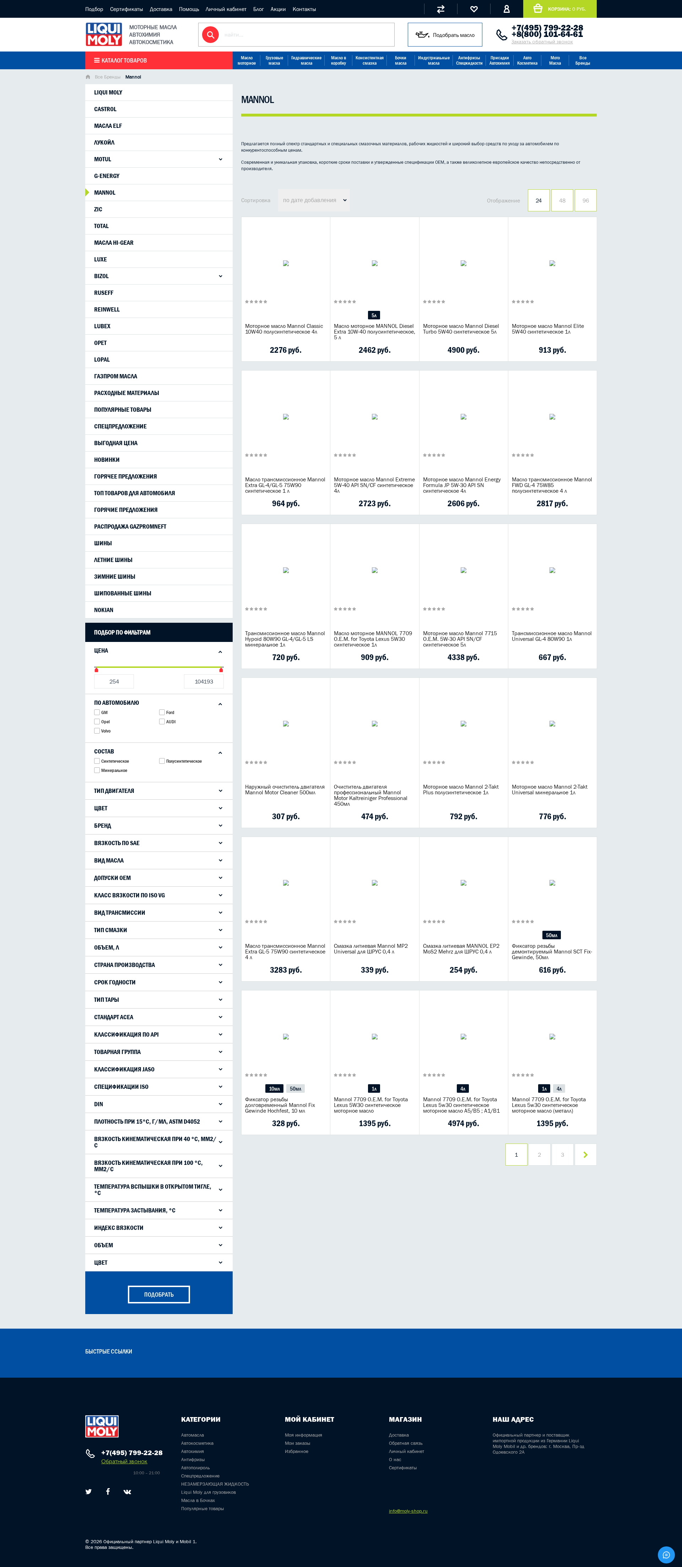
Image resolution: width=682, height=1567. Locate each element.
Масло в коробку (338, 60)
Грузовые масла (274, 60)
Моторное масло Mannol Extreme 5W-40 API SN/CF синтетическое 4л (374, 484)
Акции (278, 9)
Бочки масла (400, 60)
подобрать (159, 1294)
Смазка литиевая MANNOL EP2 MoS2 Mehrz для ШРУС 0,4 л (461, 948)
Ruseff (103, 292)
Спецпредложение (120, 426)
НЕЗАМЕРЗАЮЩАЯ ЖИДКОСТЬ (215, 1484)
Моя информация (303, 1435)
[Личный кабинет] (506, 9)
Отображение (503, 200)
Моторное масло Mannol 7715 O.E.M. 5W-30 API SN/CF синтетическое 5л (460, 638)
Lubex (102, 326)
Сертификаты (126, 9)
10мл (274, 1088)
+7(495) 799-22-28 (547, 28)
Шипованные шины (122, 593)
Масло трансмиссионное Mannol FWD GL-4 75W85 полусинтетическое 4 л (552, 484)
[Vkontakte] (127, 1492)
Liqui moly (108, 92)
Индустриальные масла (434, 60)
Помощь (189, 9)
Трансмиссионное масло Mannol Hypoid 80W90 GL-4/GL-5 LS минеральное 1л (285, 638)
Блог (258, 9)
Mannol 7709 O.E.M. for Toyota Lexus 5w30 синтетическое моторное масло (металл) (549, 1104)
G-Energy (106, 175)
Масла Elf (108, 125)
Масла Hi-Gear (114, 242)
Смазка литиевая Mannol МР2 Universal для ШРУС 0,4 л (371, 948)
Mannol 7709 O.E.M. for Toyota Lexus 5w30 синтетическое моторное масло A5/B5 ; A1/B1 (461, 1104)
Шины (103, 543)
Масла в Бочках (198, 1500)
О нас (395, 1459)
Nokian (103, 610)
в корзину (286, 272)
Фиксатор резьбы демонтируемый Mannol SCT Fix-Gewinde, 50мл (552, 951)
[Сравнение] (440, 9)
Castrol (105, 109)
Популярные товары (122, 409)
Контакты (304, 9)
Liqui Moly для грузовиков (208, 1492)
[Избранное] (473, 9)
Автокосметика (197, 1443)
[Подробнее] (319, 350)
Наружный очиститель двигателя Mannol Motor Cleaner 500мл (285, 789)
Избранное (296, 1451)
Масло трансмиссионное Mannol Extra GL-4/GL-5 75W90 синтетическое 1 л (285, 484)
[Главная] (87, 77)
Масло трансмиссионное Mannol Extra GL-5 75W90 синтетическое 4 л (285, 951)
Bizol (101, 276)
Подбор (94, 9)
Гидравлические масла (306, 60)
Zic (98, 209)
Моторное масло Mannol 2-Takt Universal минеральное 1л (550, 789)
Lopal (102, 359)
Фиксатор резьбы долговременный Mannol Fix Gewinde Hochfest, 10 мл (280, 1104)
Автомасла (192, 1435)
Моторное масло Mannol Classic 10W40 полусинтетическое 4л (284, 328)
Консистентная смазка (370, 60)
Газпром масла (115, 376)
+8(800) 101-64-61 (547, 34)
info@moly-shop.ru (408, 1511)
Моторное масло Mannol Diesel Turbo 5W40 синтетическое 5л (461, 328)
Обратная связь (406, 1443)
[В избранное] (297, 349)
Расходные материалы (126, 392)
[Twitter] (88, 1492)
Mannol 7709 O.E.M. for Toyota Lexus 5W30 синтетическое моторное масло (371, 1104)
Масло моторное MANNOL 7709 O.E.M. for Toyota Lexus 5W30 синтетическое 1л (373, 638)
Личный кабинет (226, 9)
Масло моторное (247, 60)
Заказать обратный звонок (542, 42)
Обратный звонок (124, 1461)
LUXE (100, 259)
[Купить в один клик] (252, 350)
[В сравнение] (274, 350)
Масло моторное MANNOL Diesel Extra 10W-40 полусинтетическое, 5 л (374, 331)
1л (374, 1088)
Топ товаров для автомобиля (134, 493)
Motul (102, 159)
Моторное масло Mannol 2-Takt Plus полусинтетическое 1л (461, 789)
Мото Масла (555, 60)
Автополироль (195, 1467)
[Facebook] (108, 1492)
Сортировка (255, 200)
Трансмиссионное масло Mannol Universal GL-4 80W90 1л (552, 636)
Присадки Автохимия (499, 60)
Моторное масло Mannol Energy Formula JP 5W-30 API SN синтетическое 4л (462, 484)
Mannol (104, 192)
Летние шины (113, 559)
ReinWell (107, 309)
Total (101, 225)
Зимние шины (114, 576)
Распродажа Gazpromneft (130, 526)
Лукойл (104, 142)
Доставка (161, 9)
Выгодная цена (115, 443)
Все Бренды (582, 60)
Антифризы (193, 1459)
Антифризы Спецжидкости (469, 60)
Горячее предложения (125, 476)
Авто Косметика (527, 60)
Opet (100, 342)
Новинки (107, 459)
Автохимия (192, 1451)
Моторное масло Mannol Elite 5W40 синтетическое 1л (548, 328)
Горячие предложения (126, 509)
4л (462, 1088)
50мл (551, 935)
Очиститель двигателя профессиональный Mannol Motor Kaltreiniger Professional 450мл (370, 795)
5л (374, 315)
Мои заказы (297, 1443)
